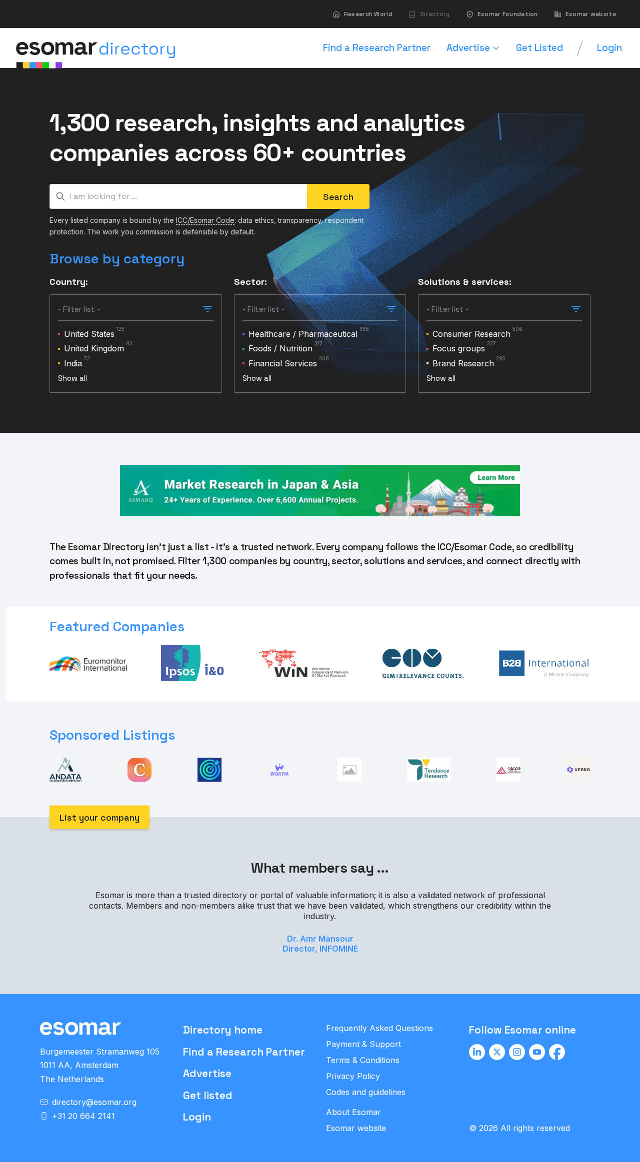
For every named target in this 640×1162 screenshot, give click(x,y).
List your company (100, 817)
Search (338, 196)
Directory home (222, 1030)
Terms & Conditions (363, 1060)
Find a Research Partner (244, 1052)
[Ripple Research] (350, 770)
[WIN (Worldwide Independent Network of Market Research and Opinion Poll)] (303, 663)
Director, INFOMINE (320, 949)
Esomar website (356, 1128)
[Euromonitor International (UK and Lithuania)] (88, 663)
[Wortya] (280, 770)
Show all (72, 378)
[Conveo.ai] (140, 770)
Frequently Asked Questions (379, 1028)
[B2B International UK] (544, 663)
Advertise (207, 1073)
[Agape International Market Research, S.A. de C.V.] (508, 770)
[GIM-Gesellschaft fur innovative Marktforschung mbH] (423, 663)
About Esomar (353, 1112)
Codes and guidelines (366, 1092)
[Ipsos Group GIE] (193, 663)
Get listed (207, 1095)
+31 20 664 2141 (83, 1116)
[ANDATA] (66, 770)
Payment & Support (363, 1044)
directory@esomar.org (94, 1102)
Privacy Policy (353, 1076)
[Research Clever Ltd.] (210, 770)
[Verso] (578, 770)
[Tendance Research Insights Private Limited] (428, 770)
